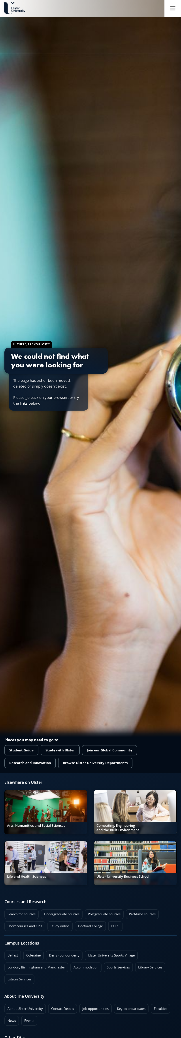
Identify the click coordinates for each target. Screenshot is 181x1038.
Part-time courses (141, 912)
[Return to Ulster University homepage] (14, 8)
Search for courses (22, 914)
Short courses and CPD (23, 924)
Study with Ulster (60, 750)
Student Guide (21, 750)
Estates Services (17, 978)
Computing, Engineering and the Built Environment (117, 827)
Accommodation (84, 966)
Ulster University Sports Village (111, 955)
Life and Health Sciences (26, 876)
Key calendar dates (131, 1008)
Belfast (11, 954)
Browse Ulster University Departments (95, 763)
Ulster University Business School (122, 876)
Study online (58, 924)
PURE (115, 926)
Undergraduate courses (60, 912)
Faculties (160, 1008)
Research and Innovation (30, 763)
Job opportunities (95, 1008)
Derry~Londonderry (62, 954)
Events (27, 1019)
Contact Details (62, 1008)
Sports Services (117, 966)
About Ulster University (25, 1008)
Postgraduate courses (103, 912)
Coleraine (32, 954)
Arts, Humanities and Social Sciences (36, 825)
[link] (45, 812)
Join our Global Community (109, 750)
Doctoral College (89, 924)
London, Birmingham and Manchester (36, 967)
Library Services (148, 966)
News (10, 1019)
